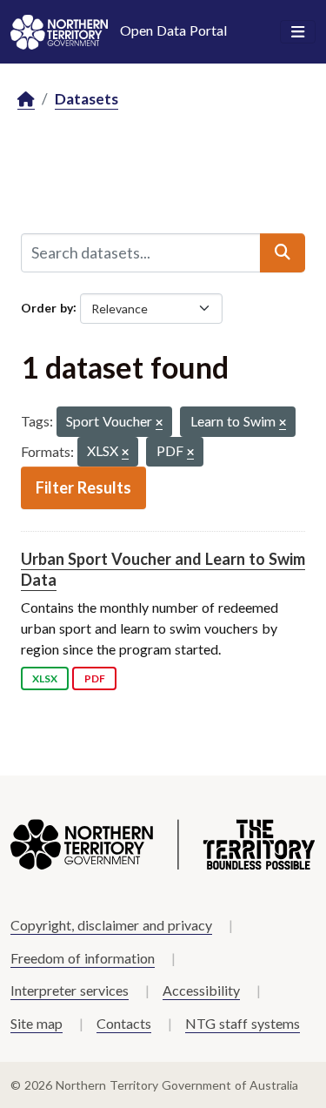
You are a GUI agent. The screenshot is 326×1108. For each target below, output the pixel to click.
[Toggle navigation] (298, 32)
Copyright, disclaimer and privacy (111, 925)
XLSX (44, 678)
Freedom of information (82, 958)
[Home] (26, 100)
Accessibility (201, 990)
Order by (47, 306)
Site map (36, 1023)
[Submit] (282, 252)
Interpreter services (69, 990)
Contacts (123, 1023)
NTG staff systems (242, 1023)
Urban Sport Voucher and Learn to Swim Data (163, 568)
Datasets (86, 99)
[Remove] (159, 423)
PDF (94, 678)
